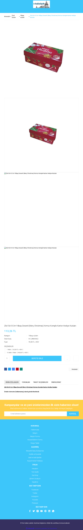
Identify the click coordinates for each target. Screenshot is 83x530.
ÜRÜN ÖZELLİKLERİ (12, 382)
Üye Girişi (35, 475)
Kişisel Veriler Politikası (35, 461)
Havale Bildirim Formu (34, 440)
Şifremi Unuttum (35, 478)
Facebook (35, 490)
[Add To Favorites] (67, 358)
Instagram (34, 496)
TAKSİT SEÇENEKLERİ (40, 382)
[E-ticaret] (41, 528)
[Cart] (75, 11)
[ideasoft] (30, 528)
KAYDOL (72, 414)
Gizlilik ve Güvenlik (35, 454)
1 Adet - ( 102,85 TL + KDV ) (15, 349)
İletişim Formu (35, 436)
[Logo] (41, 4)
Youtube (35, 500)
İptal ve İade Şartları (35, 457)
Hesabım (35, 468)
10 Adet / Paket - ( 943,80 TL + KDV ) (17, 352)
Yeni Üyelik (35, 472)
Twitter (35, 493)
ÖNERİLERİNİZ (56, 382)
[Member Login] (41, 11)
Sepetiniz (35, 482)
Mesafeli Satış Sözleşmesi (35, 451)
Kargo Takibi (35, 443)
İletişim (35, 433)
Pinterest (35, 503)
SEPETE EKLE (37, 358)
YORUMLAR (26, 382)
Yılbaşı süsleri (33, 336)
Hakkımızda (35, 430)
